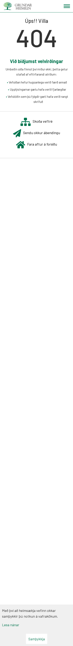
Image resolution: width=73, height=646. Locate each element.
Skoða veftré (43, 121)
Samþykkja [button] (36, 639)
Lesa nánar (10, 625)
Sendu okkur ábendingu (41, 132)
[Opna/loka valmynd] (67, 6)
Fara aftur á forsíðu (42, 144)
